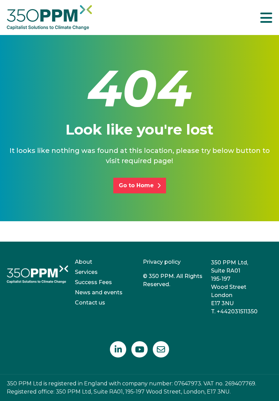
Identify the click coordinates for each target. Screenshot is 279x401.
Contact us (90, 302)
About (83, 262)
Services (86, 272)
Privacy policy (162, 262)
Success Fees (93, 282)
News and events (98, 292)
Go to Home (136, 185)
